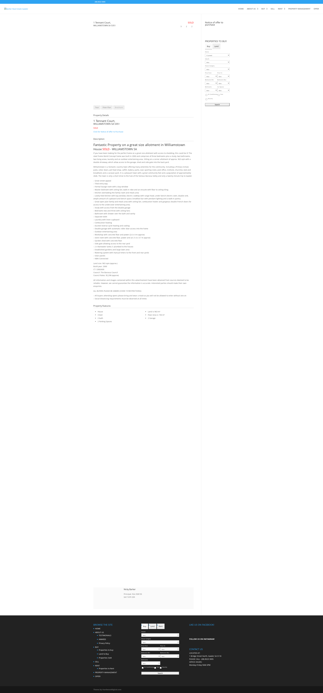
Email (125, 601)
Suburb (207, 59)
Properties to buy (106, 650)
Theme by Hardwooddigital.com (107, 689)
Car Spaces (220, 87)
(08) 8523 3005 (207, 659)
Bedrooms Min (209, 80)
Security (210, 98)
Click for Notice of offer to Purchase (108, 132)
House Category (209, 66)
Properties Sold (105, 658)
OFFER (316, 9)
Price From (208, 73)
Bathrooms (208, 87)
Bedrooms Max (221, 80)
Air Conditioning (213, 94)
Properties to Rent (106, 668)
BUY (263, 9)
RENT (280, 9)
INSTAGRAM (209, 639)
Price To (219, 73)
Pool (221, 94)
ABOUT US (251, 9)
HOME (241, 9)
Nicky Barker (130, 589)
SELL (273, 9)
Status (207, 52)
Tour (97, 107)
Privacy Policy (104, 643)
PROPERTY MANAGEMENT (299, 9)
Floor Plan (107, 107)
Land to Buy (104, 654)
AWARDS (102, 639)
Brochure (119, 107)
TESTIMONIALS (105, 635)
